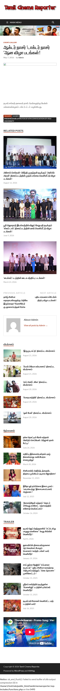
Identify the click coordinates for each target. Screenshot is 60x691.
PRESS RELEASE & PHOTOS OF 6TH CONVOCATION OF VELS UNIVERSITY (27, 119)
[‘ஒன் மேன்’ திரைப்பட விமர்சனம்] (12, 413)
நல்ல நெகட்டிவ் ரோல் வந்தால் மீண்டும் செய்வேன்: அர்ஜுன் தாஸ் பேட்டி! (38, 440)
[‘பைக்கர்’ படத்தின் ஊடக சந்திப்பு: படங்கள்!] (30, 258)
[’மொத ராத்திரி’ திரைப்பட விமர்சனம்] (12, 397)
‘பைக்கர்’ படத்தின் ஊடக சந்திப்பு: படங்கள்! (24, 277)
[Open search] (53, 22)
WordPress (19, 671)
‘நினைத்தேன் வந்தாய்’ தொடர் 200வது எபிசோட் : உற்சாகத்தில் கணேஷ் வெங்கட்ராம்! (37, 505)
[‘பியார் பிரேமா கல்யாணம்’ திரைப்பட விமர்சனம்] (12, 366)
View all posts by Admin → (36, 325)
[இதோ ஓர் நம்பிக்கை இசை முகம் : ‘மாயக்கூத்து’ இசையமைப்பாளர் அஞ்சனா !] (12, 486)
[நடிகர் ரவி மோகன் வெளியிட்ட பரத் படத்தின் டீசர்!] (12, 601)
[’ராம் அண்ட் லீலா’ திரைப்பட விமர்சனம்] (12, 382)
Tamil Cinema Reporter (29, 666)
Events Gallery (10, 42)
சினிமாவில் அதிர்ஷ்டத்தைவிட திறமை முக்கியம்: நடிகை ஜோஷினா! (39, 472)
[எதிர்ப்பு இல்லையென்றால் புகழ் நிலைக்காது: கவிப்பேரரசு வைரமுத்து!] (12, 454)
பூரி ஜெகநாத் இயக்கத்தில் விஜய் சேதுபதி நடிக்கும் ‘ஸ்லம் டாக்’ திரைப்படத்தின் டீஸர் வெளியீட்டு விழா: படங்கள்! (27, 228)
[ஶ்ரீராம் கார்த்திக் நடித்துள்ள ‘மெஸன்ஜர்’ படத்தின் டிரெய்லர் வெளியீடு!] (12, 584)
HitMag (31, 671)
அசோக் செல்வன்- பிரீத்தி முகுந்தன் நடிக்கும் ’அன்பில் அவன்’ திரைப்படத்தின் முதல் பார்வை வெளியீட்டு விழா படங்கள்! (29, 175)
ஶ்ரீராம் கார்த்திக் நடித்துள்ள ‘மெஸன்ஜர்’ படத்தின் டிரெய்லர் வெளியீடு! (36, 587)
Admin (21, 57)
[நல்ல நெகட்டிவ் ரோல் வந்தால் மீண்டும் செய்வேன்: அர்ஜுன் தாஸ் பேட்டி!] (12, 437)
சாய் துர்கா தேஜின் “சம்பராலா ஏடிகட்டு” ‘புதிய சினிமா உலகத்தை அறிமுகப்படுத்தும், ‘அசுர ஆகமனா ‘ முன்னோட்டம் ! (39, 569)
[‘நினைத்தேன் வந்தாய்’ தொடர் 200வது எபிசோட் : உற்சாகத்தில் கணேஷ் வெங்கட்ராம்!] (12, 503)
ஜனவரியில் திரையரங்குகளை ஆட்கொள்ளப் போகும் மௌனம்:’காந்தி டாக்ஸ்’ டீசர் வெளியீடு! (36, 549)
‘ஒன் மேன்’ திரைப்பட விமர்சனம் (37, 412)
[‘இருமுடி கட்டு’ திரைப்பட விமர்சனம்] (12, 351)
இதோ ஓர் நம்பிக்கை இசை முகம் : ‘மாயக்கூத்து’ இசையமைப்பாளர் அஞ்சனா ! (38, 489)
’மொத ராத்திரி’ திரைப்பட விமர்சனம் (39, 397)
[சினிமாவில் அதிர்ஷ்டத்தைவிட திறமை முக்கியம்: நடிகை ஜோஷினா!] (12, 471)
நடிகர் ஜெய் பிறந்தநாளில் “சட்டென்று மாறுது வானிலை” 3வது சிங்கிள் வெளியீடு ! (39, 531)
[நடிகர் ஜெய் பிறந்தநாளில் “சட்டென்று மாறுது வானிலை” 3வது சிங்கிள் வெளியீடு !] (12, 528)
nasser (16, 116)
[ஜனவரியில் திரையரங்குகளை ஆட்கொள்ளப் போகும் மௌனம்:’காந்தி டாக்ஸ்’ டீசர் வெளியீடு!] (12, 545)
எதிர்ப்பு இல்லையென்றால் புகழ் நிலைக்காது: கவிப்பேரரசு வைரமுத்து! (36, 457)
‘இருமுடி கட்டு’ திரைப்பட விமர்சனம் (39, 350)
